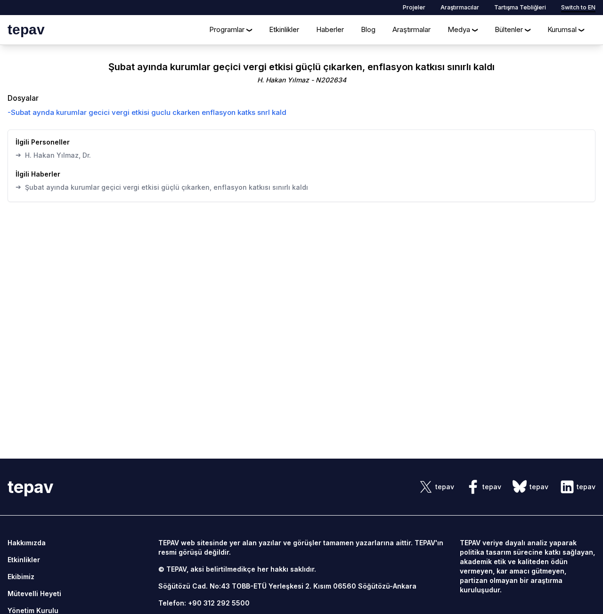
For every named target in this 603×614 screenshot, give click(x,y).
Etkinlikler (284, 29)
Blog (368, 29)
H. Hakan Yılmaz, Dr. (53, 155)
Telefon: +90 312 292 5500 (204, 603)
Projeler (414, 7)
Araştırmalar (411, 29)
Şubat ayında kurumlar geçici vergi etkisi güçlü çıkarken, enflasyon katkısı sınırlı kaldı (162, 187)
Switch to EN (578, 7)
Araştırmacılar (459, 7)
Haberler (330, 29)
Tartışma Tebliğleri (520, 7)
